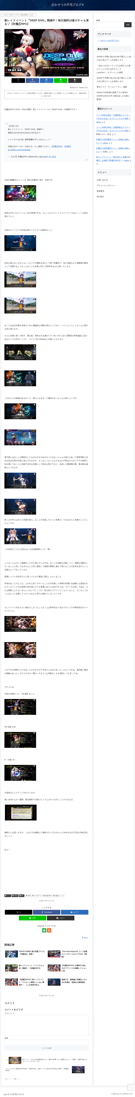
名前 (6, 1038)
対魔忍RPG (48, 895)
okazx (98, 122)
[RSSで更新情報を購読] (49, 930)
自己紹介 (100, 197)
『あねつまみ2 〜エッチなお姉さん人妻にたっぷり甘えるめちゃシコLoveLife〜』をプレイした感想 (113, 69)
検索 (98, 20)
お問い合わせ (102, 180)
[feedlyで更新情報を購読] (44, 930)
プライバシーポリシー (106, 186)
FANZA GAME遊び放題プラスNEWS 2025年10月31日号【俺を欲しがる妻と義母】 (113, 95)
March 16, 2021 (49, 157)
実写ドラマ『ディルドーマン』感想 (112, 87)
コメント (9, 1013)
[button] (75, 80)
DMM (29, 895)
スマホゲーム (38, 895)
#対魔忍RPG (57, 146)
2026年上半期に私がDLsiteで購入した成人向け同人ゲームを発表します (114, 58)
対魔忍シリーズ (59, 895)
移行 (22, 895)
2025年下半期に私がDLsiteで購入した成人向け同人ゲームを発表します (114, 79)
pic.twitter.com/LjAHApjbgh (19, 150)
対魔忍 (16, 895)
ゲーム (9, 895)
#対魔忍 (67, 146)
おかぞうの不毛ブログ (109, 41)
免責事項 (100, 191)
